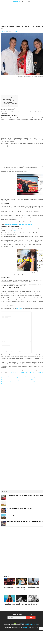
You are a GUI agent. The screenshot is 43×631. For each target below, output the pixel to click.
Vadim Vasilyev (17, 382)
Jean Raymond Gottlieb (12, 378)
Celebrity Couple (29, 376)
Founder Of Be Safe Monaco (9, 105)
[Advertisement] (24, 13)
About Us (22, 623)
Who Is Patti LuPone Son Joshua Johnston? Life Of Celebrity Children (8, 588)
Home (2, 30)
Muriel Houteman (14, 380)
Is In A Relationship (8, 102)
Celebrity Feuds (23, 372)
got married (25, 215)
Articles (11, 372)
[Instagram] (27, 614)
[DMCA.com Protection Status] (17, 623)
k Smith (17, 31)
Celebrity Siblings (29, 372)
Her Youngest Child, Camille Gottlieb (10, 103)
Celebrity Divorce (38, 376)
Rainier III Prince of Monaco (7, 382)
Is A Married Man (7, 99)
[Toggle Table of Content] (16, 96)
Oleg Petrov (22, 380)
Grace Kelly (4, 378)
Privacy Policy (34, 624)
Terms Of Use (26, 624)
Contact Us (27, 623)
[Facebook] (24, 614)
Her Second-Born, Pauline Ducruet (9, 100)
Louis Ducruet (28, 378)
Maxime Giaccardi (5, 380)
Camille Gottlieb (12, 376)
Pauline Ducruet (16, 230)
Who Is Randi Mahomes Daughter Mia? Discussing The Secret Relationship (21, 588)
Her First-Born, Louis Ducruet (9, 97)
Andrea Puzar (4, 376)
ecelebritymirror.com (26, 627)
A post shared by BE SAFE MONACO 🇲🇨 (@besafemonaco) (16, 351)
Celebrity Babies (6, 30)
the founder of (19, 308)
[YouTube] (30, 614)
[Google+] (25, 614)
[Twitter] (28, 614)
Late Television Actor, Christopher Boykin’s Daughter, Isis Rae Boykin (18, 224)
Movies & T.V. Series (32, 370)
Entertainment (36, 372)
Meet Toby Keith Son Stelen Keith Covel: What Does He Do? (33, 605)
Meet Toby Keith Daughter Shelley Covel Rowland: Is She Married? (33, 588)
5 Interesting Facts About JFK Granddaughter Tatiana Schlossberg (9, 605)
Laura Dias (21, 378)
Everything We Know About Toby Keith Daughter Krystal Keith (21, 605)
